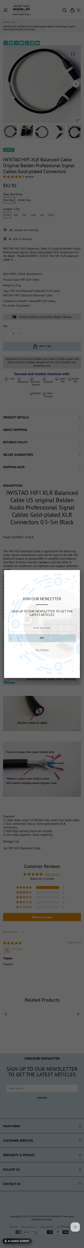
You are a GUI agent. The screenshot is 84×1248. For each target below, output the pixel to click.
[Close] (73, 576)
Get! (42, 638)
